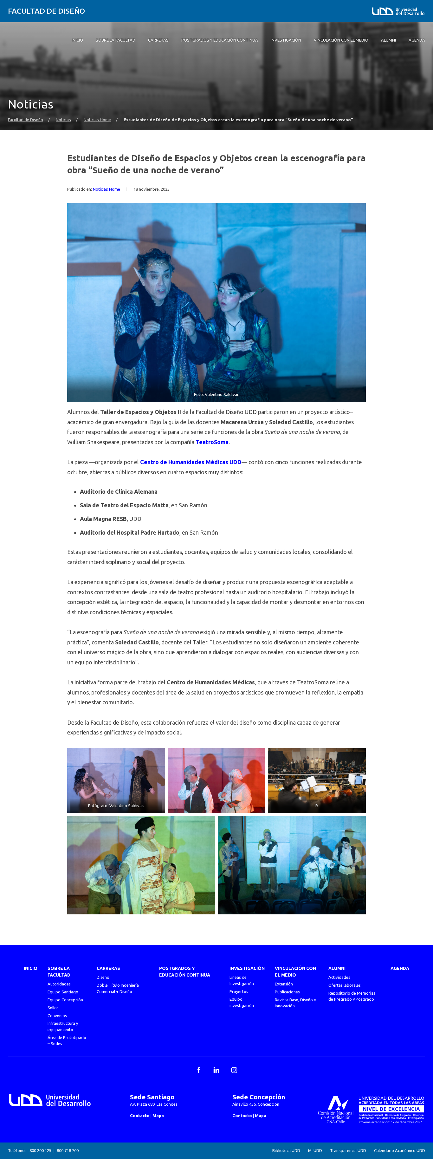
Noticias (63, 119)
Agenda (400, 968)
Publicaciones (287, 992)
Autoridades (59, 984)
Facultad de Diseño (46, 11)
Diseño (103, 977)
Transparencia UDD (348, 1150)
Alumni (337, 968)
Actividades (339, 977)
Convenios (57, 1015)
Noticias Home (97, 119)
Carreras (108, 968)
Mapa (158, 1115)
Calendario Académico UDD (399, 1150)
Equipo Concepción (65, 1000)
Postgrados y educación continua (184, 972)
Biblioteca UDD (286, 1150)
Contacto (140, 1115)
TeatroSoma (212, 442)
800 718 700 (68, 1150)
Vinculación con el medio (295, 972)
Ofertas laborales (344, 985)
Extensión (284, 984)
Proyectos (238, 991)
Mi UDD (315, 1150)
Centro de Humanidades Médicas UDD (191, 462)
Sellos (53, 1007)
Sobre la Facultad (59, 972)
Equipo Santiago (63, 992)
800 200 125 (40, 1150)
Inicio (30, 968)
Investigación (247, 968)
